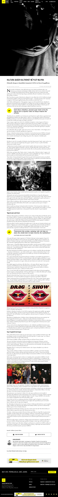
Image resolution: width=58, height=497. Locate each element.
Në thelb (41, 86)
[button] (3, 1)
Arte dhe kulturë (47, 86)
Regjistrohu (52, 472)
